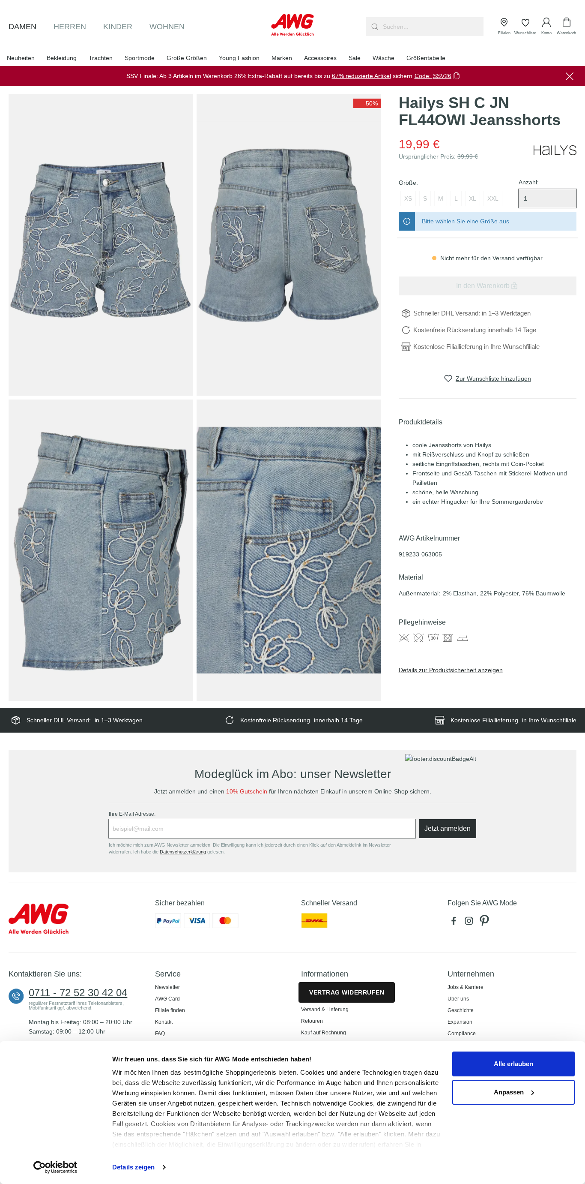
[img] (367, 103)
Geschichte (461, 1010)
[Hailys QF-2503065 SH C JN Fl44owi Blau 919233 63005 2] (289, 244)
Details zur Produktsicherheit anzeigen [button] (451, 670)
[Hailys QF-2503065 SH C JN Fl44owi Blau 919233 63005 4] (289, 550)
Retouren (312, 1021)
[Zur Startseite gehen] (292, 25)
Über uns (458, 999)
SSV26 (442, 75)
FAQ (160, 1034)
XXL (492, 198)
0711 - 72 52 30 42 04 (78, 993)
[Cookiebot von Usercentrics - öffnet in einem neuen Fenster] (55, 1167)
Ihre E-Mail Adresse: (132, 814)
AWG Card (167, 999)
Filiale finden (170, 1010)
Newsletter (167, 987)
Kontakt (164, 1022)
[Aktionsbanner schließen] (570, 76)
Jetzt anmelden (447, 828)
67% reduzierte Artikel (361, 75)
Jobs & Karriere (466, 987)
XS (408, 198)
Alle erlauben (513, 1063)
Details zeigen (133, 1167)
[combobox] (432, 26)
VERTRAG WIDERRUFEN (346, 992)
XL (472, 198)
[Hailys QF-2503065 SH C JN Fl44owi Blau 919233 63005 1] (101, 244)
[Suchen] (374, 26)
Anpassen (509, 1092)
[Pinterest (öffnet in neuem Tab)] (485, 923)
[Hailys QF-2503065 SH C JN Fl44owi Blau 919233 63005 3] (101, 550)
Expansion (460, 1022)
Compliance (462, 1034)
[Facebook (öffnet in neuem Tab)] (455, 923)
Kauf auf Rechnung (323, 1033)
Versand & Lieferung (325, 1010)
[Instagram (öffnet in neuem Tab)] (470, 923)
